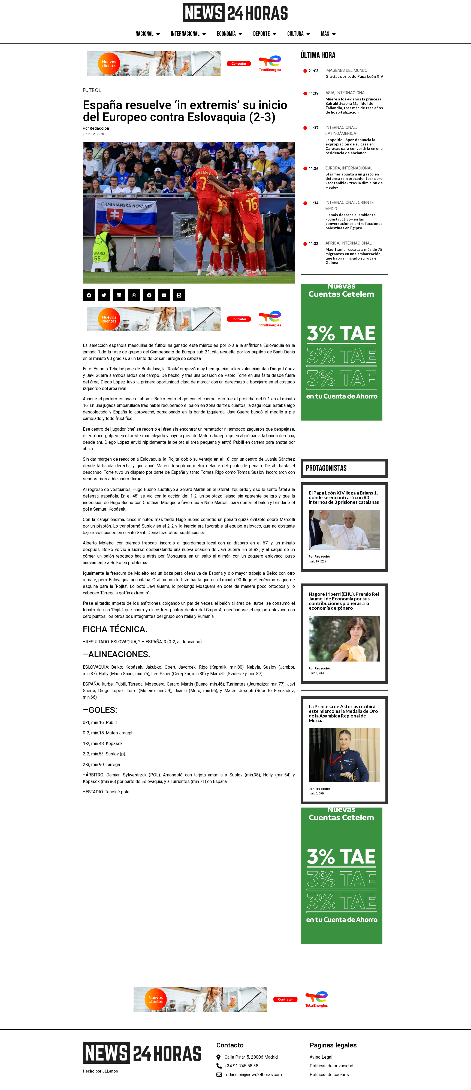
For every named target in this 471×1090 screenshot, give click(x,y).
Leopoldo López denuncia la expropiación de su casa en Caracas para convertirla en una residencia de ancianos (354, 146)
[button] (89, 295)
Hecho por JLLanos (100, 1071)
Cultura (295, 34)
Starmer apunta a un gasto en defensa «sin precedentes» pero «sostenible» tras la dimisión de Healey (354, 180)
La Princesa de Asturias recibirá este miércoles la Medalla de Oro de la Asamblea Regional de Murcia (343, 713)
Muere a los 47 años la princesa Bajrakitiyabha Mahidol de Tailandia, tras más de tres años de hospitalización (354, 105)
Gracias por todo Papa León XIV (354, 76)
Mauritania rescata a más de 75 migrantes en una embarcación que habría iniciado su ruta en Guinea (353, 256)
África (332, 243)
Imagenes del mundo (346, 70)
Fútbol (92, 90)
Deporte (261, 34)
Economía (226, 34)
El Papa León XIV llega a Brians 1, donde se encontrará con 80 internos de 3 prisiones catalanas (344, 497)
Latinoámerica (340, 133)
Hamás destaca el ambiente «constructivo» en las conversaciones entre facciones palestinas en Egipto (353, 221)
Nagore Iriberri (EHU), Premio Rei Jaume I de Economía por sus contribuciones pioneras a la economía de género (344, 601)
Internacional (185, 34)
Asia (329, 92)
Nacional (144, 34)
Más (325, 34)
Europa (332, 168)
